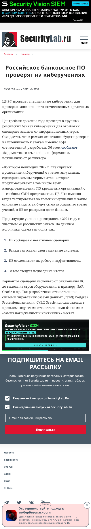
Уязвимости (11, 459)
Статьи (8, 466)
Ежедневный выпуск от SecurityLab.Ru (41, 398)
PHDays (8, 488)
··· (87, 19)
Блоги (7, 474)
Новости (9, 452)
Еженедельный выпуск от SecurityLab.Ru (42, 407)
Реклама (45, 504)
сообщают (69, 147)
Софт (7, 481)
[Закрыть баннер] (87, 505)
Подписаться (45, 430)
